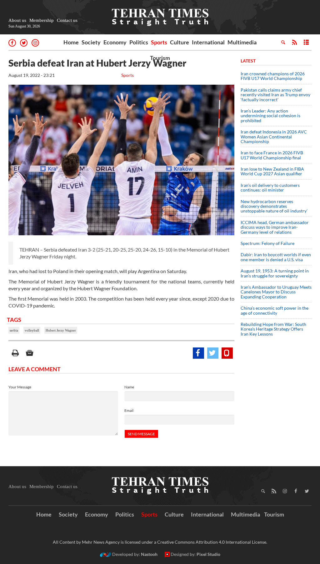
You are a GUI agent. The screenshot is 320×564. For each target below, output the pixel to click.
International (208, 42)
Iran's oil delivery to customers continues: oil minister (270, 187)
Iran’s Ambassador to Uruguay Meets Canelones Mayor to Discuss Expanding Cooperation (276, 291)
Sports (159, 42)
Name (129, 387)
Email (128, 410)
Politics (138, 42)
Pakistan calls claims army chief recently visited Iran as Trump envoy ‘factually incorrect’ (275, 94)
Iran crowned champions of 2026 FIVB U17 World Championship (273, 76)
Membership (41, 20)
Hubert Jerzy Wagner (61, 330)
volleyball (32, 330)
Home (71, 42)
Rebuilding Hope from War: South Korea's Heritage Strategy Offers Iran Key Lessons (273, 329)
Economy (115, 42)
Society (91, 42)
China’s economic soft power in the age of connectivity (274, 310)
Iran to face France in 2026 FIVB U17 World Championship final (272, 155)
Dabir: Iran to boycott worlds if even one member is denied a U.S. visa (276, 257)
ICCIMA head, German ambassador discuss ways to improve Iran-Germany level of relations (275, 227)
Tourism (160, 57)
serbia (14, 330)
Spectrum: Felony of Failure (267, 243)
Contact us (67, 20)
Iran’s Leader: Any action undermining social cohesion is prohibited (270, 115)
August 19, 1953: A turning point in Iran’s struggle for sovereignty (275, 273)
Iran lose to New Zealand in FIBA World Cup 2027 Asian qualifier (272, 171)
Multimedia (242, 42)
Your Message (19, 387)
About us (17, 20)
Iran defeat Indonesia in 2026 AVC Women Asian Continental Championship (274, 136)
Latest (248, 60)
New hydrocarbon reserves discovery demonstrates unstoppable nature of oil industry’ (274, 206)
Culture (179, 42)
